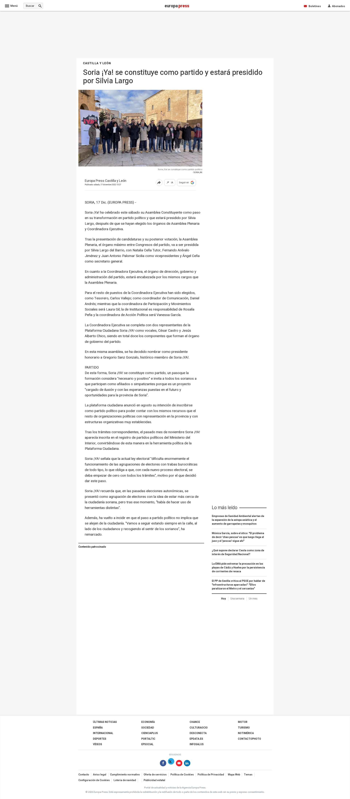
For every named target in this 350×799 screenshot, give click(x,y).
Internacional (103, 733)
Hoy (223, 599)
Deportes (99, 739)
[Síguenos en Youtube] (179, 763)
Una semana (237, 599)
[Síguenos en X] (171, 763)
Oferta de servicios (155, 775)
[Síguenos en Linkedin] (187, 763)
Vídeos (97, 744)
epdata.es (196, 739)
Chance (195, 722)
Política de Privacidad (211, 775)
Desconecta (198, 733)
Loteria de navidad (125, 780)
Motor (242, 722)
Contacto (83, 775)
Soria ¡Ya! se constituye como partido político (180, 169)
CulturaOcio (199, 728)
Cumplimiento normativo (125, 775)
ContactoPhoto (249, 739)
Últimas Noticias (105, 722)
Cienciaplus (149, 733)
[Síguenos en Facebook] (163, 763)
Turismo (244, 728)
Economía (148, 722)
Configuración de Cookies (94, 780)
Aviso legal (99, 775)
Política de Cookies (182, 775)
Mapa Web (234, 775)
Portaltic (148, 739)
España (98, 728)
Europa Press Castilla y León (105, 181)
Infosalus (197, 744)
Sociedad (147, 728)
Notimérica (246, 733)
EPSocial (147, 744)
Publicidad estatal (154, 780)
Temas (248, 775)
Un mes (253, 599)
